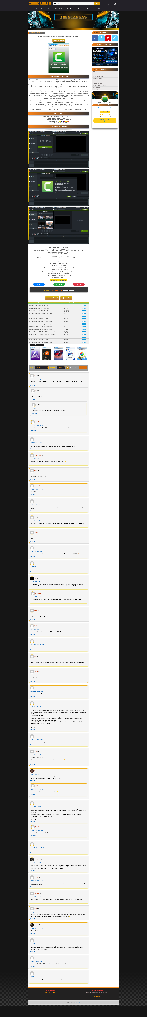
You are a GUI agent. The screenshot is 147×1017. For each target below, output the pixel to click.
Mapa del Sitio (50, 995)
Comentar (83, 367)
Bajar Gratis (66, 298)
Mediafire (59, 284)
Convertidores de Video (100, 85)
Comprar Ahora (104, 119)
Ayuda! (94, 8)
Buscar (97, 3)
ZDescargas (77, 1002)
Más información (97, 996)
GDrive (39, 284)
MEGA (79, 284)
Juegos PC (54, 8)
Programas (32, 32)
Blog (88, 8)
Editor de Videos (98, 83)
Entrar (99, 8)
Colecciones (81, 8)
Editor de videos (39, 32)
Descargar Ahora (59, 40)
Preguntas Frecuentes (50, 992)
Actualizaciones (71, 8)
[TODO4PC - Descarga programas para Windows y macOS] (105, 56)
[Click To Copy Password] (68, 290)
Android (37, 8)
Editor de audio (97, 74)
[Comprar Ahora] (104, 121)
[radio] (101, 114)
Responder (32, 385)
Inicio (30, 8)
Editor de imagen (98, 78)
